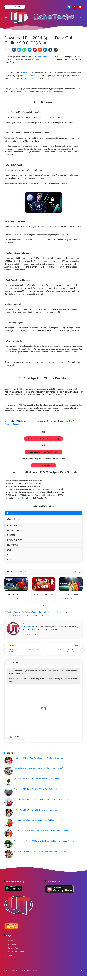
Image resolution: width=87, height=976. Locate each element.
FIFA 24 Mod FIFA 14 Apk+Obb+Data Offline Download (36, 810)
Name (9, 513)
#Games (37, 615)
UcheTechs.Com (28, 627)
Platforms (12, 545)
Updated (11, 535)
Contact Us (12, 944)
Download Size (14, 540)
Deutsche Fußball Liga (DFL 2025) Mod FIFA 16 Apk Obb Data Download (43, 799)
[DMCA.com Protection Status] (11, 926)
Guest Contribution (16, 952)
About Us (12, 940)
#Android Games (18, 615)
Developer (12, 525)
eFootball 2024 (27, 73)
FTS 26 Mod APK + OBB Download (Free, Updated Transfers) (38, 758)
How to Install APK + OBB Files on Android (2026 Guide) (36, 779)
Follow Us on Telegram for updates (35, 634)
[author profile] (13, 628)
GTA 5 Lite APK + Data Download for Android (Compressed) (38, 768)
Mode (10, 550)
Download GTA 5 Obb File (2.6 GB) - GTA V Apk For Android (38, 789)
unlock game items (29, 78)
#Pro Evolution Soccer (49, 615)
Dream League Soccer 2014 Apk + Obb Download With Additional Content (44, 841)
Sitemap (11, 955)
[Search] (81, 17)
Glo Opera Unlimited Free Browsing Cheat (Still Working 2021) (39, 820)
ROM (9, 560)
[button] (14, 50)
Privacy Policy (13, 948)
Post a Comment (62, 612)
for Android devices (42, 56)
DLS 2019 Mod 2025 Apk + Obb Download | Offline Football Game (41, 831)
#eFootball (29, 615)
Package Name (14, 530)
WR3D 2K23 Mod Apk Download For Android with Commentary (40, 851)
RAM (9, 555)
